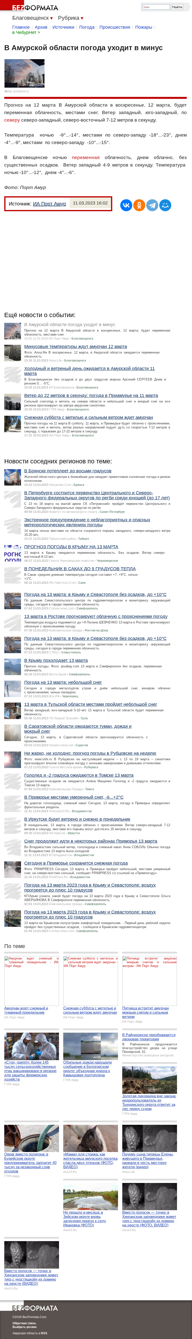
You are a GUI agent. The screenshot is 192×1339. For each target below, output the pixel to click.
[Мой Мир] (165, 205)
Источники (63, 27)
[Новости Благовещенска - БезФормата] (30, 6)
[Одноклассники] (139, 205)
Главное (21, 27)
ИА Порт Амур (49, 203)
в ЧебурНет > (26, 32)
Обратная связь (24, 1323)
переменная (86, 157)
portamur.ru (21, 91)
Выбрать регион (24, 1327)
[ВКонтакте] (126, 205)
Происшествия (115, 27)
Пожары (143, 27)
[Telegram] (152, 205)
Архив (41, 27)
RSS (44, 1333)
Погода (86, 27)
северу (12, 120)
